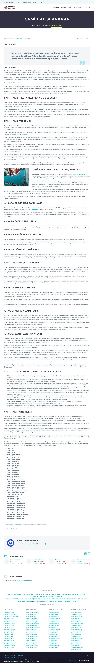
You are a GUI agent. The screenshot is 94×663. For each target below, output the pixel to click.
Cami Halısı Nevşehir (54, 629)
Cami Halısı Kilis (75, 646)
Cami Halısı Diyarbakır (32, 613)
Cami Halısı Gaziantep (32, 624)
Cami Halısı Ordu (53, 633)
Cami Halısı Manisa (54, 620)
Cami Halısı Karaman (77, 629)
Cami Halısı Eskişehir (32, 622)
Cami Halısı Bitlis (8, 635)
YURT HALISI (34, 596)
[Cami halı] (52, 562)
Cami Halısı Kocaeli (54, 613)
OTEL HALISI (43, 596)
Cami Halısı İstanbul (32, 636)
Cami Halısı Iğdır (75, 640)
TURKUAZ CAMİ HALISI (55, 596)
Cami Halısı (19, 38)
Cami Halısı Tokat (54, 647)
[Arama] (89, 7)
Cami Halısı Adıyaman (10, 614)
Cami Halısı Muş (53, 627)
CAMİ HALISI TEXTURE (25, 601)
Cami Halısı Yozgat (76, 622)
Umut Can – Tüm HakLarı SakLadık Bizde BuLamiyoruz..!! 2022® (13, 657)
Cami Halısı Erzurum (32, 620)
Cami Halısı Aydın (9, 627)
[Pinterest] (9, 528)
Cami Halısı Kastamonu (33, 642)
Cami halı (57, 560)
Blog (85, 7)
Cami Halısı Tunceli (76, 614)
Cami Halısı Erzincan (38, 560)
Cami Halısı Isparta (31, 633)
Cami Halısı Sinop (53, 642)
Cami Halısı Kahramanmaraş (57, 622)
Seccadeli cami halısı (81, 599)
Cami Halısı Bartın (76, 636)
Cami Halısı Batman (76, 633)
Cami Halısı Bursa (9, 640)
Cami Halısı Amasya (9, 620)
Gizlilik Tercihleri (72, 660)
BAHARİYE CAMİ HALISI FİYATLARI (44, 599)
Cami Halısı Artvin (9, 625)
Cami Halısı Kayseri (31, 644)
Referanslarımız (66, 7)
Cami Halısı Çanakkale (10, 642)
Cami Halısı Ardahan (76, 638)
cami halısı (35, 210)
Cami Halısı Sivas (53, 644)
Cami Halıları (9, 524)
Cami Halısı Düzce (76, 649)
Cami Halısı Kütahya (54, 616)
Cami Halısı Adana (9, 613)
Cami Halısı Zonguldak (77, 624)
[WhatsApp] (44, 2)
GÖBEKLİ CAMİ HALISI (41, 594)
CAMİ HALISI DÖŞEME (26, 599)
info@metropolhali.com (29, 2)
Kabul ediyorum (84, 660)
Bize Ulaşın (77, 7)
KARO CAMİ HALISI (55, 594)
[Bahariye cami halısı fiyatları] (74, 562)
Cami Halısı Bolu (8, 636)
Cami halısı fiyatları (80, 174)
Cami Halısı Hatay (31, 631)
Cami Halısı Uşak (75, 618)
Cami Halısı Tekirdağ (54, 646)
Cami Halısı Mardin (54, 624)
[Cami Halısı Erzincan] (29, 562)
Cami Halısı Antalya (9, 624)
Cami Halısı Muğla (54, 625)
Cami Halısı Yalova (76, 642)
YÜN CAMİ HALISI (28, 594)
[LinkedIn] (13, 528)
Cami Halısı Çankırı (9, 644)
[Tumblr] (11, 528)
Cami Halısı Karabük (76, 644)
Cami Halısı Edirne (31, 614)
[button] (85, 553)
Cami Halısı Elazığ (31, 616)
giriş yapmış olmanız (21, 580)
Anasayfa (56, 7)
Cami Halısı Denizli (9, 647)
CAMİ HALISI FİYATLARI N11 (64, 599)
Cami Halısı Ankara (28, 524)
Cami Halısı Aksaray (76, 625)
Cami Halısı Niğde (53, 631)
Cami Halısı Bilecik (9, 631)
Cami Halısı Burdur (9, 638)
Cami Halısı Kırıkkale (76, 631)
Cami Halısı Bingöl (9, 633)
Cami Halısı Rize (53, 635)
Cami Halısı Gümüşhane (33, 627)
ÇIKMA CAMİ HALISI (70, 601)
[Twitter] (7, 528)
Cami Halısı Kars (30, 640)
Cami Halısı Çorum (9, 646)
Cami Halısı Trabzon (76, 613)
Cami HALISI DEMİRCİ (11, 599)
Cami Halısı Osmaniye (77, 647)
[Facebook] (41, 2)
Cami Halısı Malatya (54, 618)
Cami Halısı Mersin (31, 635)
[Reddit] (16, 528)
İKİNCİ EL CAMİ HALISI (55, 601)
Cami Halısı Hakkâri (31, 629)
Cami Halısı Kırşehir (31, 647)
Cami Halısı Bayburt (76, 627)
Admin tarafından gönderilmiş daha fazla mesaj (32, 544)
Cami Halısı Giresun (31, 625)
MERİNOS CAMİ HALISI (69, 594)
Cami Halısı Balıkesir (9, 629)
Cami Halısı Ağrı (8, 618)
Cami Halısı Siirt (53, 640)
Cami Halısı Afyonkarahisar (11, 616)
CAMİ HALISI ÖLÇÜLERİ (40, 601)
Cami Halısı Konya (54, 614)
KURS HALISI (81, 594)
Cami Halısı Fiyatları (41, 524)
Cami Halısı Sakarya (54, 636)
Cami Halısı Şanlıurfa (76, 616)
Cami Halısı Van (75, 620)
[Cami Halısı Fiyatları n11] (7, 562)
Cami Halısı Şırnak (76, 635)
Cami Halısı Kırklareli (32, 646)
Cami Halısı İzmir (31, 638)
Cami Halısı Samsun (54, 638)
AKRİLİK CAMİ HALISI (15, 594)
